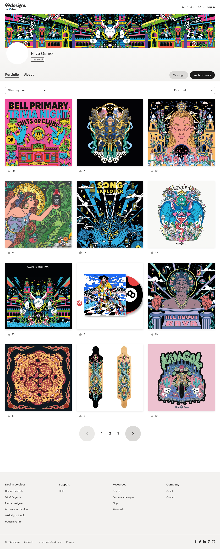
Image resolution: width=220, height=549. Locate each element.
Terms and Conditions (49, 541)
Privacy (70, 541)
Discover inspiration (16, 509)
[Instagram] (213, 541)
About (169, 490)
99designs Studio (15, 515)
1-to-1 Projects (13, 497)
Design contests (14, 490)
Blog (115, 503)
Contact (170, 497)
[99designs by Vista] (15, 6)
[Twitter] (200, 541)
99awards (118, 509)
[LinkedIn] (204, 541)
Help (61, 490)
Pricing (116, 490)
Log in (211, 6)
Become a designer (124, 497)
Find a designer (14, 503)
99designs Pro (13, 521)
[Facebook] (195, 541)
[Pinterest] (209, 541)
